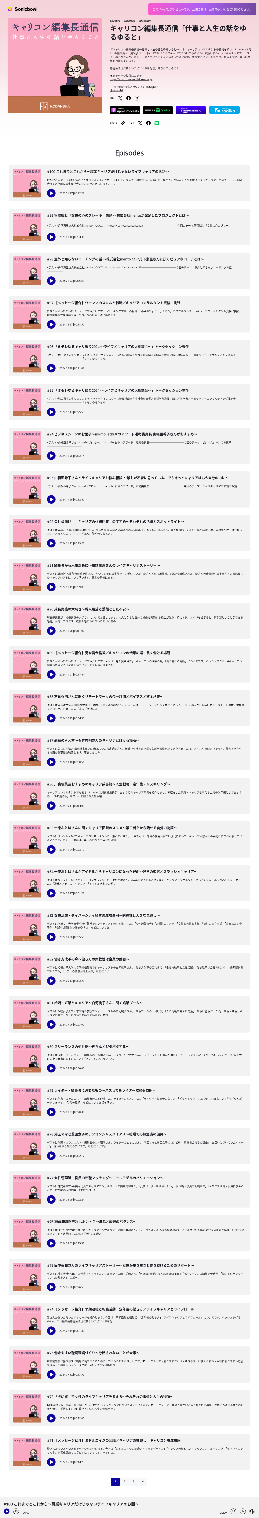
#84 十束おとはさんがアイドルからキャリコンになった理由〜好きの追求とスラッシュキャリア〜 (122, 871)
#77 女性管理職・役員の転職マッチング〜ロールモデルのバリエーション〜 (105, 1178)
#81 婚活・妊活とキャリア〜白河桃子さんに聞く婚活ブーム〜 (95, 1003)
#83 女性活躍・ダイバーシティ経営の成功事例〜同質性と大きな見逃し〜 (103, 915)
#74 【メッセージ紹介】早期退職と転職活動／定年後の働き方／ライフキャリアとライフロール (120, 1309)
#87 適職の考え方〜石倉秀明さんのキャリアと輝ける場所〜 (93, 740)
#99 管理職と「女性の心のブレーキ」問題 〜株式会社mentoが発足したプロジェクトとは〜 (118, 215)
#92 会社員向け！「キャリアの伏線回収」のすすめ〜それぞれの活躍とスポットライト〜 (115, 521)
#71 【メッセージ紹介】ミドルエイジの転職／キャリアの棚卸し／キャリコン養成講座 (114, 1440)
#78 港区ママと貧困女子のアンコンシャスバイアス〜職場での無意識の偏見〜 (107, 1134)
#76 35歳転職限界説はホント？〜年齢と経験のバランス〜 (92, 1221)
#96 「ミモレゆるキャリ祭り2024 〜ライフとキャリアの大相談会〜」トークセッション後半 (118, 346)
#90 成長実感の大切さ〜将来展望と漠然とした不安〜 (88, 609)
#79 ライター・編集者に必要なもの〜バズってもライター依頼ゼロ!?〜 (101, 1090)
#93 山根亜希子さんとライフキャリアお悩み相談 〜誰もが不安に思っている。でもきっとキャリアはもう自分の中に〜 (138, 478)
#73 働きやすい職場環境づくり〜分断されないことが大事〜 (93, 1353)
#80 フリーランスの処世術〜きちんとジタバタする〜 (88, 1046)
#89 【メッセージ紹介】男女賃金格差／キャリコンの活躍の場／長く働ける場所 (108, 653)
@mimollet (116, 90)
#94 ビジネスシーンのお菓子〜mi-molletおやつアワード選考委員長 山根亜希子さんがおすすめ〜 (122, 434)
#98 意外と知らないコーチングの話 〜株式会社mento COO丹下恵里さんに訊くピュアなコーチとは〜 (125, 259)
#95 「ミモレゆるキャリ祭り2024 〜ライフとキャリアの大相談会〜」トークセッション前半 (118, 390)
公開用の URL (217, 9)
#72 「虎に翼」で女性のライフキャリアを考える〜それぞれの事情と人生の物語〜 (110, 1396)
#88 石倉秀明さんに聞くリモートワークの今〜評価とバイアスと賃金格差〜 (105, 696)
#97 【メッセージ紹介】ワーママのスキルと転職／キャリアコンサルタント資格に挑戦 (114, 303)
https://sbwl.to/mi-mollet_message (131, 79)
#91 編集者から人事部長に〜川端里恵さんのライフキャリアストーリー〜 (103, 565)
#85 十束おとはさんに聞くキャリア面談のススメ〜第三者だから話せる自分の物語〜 (112, 828)
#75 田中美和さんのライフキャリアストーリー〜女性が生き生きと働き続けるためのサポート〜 (120, 1265)
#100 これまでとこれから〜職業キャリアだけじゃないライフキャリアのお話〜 (108, 171)
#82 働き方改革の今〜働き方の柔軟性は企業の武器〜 (88, 959)
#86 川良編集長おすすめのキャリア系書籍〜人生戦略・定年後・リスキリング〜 (108, 784)
